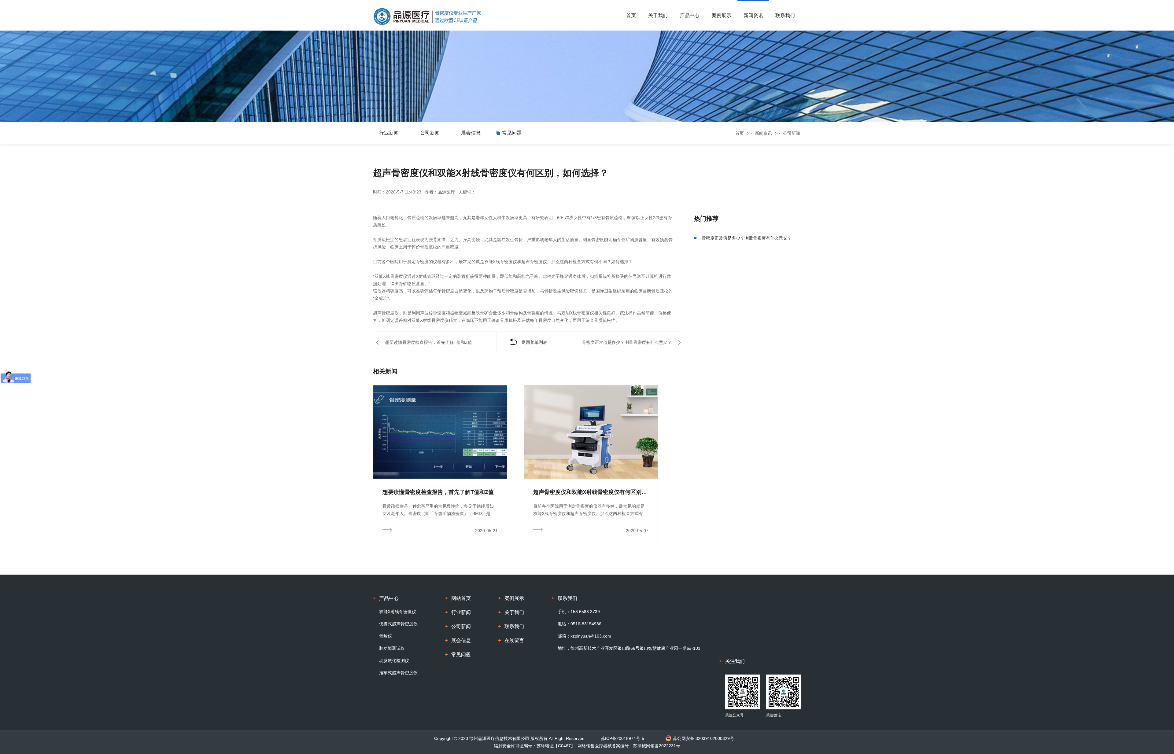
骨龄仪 (385, 636)
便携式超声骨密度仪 (398, 623)
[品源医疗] (427, 15)
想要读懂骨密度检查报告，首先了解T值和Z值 (428, 342)
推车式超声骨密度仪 (398, 672)
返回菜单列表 (534, 342)
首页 (631, 15)
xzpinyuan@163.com (590, 636)
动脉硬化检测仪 (394, 660)
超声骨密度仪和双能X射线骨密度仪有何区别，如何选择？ (590, 492)
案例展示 (721, 15)
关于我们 (658, 15)
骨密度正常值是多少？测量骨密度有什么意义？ (627, 342)
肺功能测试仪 (392, 648)
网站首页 (461, 598)
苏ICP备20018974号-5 (622, 738)
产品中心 (690, 15)
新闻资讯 (753, 15)
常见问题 (512, 132)
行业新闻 (389, 132)
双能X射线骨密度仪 (397, 611)
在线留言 (514, 640)
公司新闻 (430, 132)
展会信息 (471, 132)
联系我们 (785, 15)
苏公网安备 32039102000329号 (703, 738)
